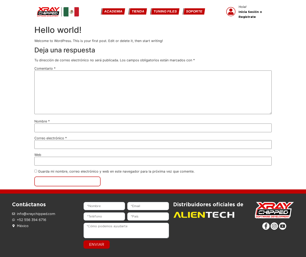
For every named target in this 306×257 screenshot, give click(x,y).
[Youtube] (282, 226)
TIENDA (138, 11)
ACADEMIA (113, 11)
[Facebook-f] (266, 226)
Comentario (45, 68)
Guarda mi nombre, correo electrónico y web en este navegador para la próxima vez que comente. (116, 171)
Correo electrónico (50, 138)
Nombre (42, 121)
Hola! (250, 11)
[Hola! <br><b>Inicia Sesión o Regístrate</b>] (230, 11)
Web (37, 154)
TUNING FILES (165, 11)
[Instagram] (274, 226)
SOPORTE (194, 11)
